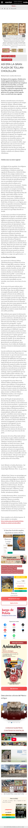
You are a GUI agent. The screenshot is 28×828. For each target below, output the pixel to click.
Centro (11, 566)
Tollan (10, 572)
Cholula (16, 566)
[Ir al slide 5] (14, 722)
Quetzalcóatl (4, 572)
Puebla (20, 566)
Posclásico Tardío (12, 568)
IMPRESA (8, 814)
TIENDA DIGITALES (18, 3)
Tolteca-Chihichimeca (17, 570)
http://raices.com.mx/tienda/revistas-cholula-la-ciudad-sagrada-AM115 (12, 522)
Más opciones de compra (14, 598)
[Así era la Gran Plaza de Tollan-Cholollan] (6, 50)
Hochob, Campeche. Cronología (14, 759)
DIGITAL (8, 817)
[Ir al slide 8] (19, 722)
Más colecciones (14, 688)
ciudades (14, 572)
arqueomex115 (5, 566)
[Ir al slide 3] (11, 722)
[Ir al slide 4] (13, 722)
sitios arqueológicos (6, 570)
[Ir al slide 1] (8, 722)
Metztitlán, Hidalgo (14, 774)
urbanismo (20, 572)
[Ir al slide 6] (16, 722)
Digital (10, 552)
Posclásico (4, 568)
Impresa (10, 545)
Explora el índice (14, 603)
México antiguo (6, 59)
